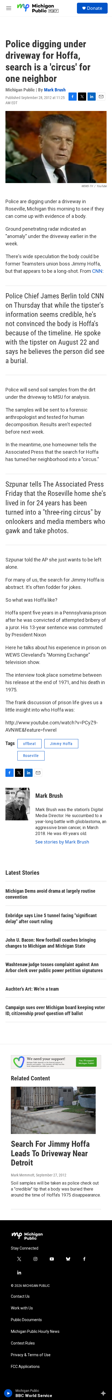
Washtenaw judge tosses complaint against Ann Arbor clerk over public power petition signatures (54, 967)
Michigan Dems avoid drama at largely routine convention (50, 894)
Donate (94, 8)
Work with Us (22, 1308)
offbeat (29, 743)
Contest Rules (23, 1343)
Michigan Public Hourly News (35, 1332)
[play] (8, 1393)
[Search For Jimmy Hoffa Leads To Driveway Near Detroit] (53, 1110)
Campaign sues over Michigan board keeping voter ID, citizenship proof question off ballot (55, 1010)
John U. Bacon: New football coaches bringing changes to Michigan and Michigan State (50, 943)
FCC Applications (25, 1367)
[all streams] (105, 1393)
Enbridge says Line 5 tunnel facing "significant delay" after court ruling (51, 918)
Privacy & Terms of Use (31, 1355)
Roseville (31, 755)
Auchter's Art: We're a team (32, 989)
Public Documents (26, 1320)
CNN (97, 271)
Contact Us (20, 1296)
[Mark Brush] (17, 804)
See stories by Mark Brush (62, 842)
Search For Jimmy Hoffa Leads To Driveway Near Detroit (50, 1153)
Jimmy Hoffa (61, 743)
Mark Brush (55, 89)
